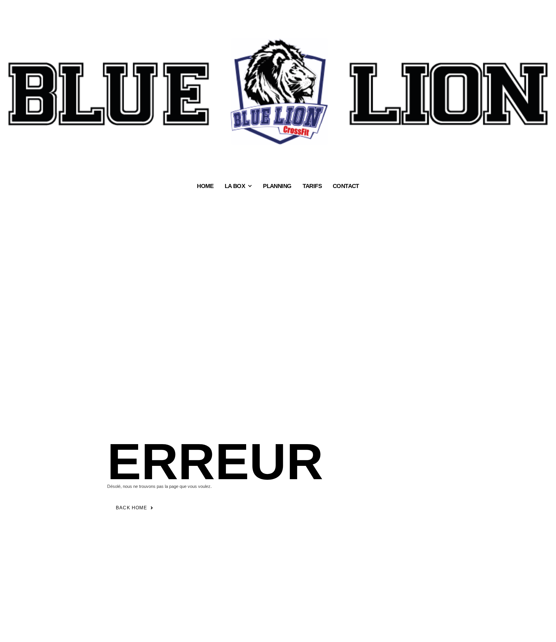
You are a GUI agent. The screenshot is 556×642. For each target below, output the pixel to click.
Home (205, 186)
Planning (277, 186)
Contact (346, 186)
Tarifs (312, 186)
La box (235, 186)
